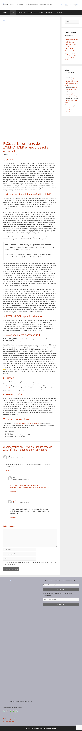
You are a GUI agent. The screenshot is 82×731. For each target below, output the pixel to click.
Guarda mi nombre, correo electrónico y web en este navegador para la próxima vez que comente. (31, 563)
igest (14, 501)
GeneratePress (51, 728)
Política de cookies (9, 721)
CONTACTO (59, 12)
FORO (41, 12)
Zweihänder (11, 431)
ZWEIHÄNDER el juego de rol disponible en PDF (17, 435)
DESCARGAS (21, 12)
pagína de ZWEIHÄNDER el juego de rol (28, 423)
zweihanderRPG (9, 433)
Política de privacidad (10, 719)
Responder (9, 470)
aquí (21, 341)
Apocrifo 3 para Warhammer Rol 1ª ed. (15, 436)
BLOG (12, 12)
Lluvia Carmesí (69, 42)
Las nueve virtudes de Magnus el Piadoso (71, 94)
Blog (6, 431)
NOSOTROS (49, 12)
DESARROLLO (32, 12)
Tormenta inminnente (71, 39)
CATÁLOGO (5, 12)
